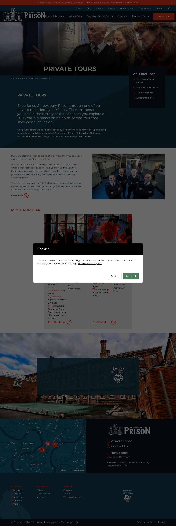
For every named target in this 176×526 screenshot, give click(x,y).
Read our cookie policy (90, 263)
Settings (115, 276)
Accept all (131, 276)
